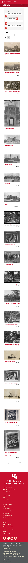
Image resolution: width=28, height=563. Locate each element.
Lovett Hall (7, 183)
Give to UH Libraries (8, 509)
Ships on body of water (10, 400)
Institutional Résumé (7, 555)
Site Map (5, 520)
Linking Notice (6, 551)
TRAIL (16, 547)
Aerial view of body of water (11, 383)
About (4, 531)
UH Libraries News (7, 515)
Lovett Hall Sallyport (9, 128)
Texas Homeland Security (8, 547)
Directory (5, 502)
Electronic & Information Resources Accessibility (13, 556)
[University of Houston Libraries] (14, 479)
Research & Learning (8, 527)
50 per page (18, 35)
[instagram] (11, 538)
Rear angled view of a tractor (11, 324)
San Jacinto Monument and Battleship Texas (11, 423)
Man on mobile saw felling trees (12, 284)
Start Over (20, 11)
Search (4, 522)
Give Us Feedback (7, 504)
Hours (4, 497)
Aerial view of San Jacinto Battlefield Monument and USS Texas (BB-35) (12, 454)
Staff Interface (6, 533)
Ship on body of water (10, 361)
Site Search (6, 518)
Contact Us (5, 506)
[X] (8, 538)
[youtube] (15, 538)
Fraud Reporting (6, 548)
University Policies (7, 561)
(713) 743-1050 (6, 491)
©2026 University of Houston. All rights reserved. (13, 544)
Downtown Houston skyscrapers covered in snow (12, 54)
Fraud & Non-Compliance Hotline (10, 550)
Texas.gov (20, 545)
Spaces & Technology (8, 529)
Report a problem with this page (10, 545)
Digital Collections (5, 5)
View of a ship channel (10, 244)
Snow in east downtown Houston (12, 91)
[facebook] (4, 538)
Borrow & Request (7, 524)
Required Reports (17, 555)
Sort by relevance (9, 35)
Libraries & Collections (8, 511)
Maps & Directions (7, 513)
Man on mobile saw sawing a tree (12, 225)
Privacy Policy (6, 495)
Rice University (8, 164)
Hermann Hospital (9, 145)
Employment (6, 500)
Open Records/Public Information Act (11, 553)
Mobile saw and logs (9, 264)
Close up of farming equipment (12, 344)
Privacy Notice (13, 551)
